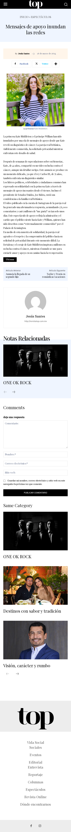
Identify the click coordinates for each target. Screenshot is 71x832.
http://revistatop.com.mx (35, 321)
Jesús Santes (24, 54)
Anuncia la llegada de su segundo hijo (18, 275)
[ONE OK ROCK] (35, 361)
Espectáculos (41, 17)
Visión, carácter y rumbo (26, 665)
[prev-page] (7, 392)
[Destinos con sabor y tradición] (35, 585)
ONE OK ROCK (17, 382)
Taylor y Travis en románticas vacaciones (53, 275)
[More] (55, 64)
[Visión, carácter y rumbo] (35, 640)
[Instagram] (39, 826)
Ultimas (10, 259)
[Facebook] (31, 826)
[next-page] (15, 392)
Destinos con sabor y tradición (32, 611)
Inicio (24, 17)
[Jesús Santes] (35, 301)
